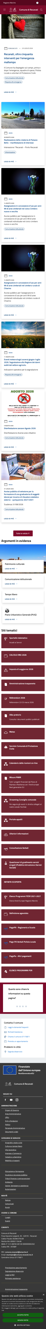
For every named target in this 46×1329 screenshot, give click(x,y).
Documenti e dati (11, 1131)
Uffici (7, 1117)
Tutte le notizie (22, 533)
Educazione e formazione (14, 1171)
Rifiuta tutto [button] (23, 1320)
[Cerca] (41, 9)
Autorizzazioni (10, 1189)
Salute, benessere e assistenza (16, 1185)
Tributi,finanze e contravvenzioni (17, 1178)
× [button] (43, 1295)
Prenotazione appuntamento (16, 1267)
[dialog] (23, 1310)
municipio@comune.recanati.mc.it (19, 1254)
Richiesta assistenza (13, 1278)
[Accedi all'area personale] (37, 2)
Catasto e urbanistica (13, 1157)
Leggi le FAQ (10, 1274)
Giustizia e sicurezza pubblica (16, 1175)
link (3, 1310)
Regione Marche (9, 2)
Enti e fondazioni (11, 1121)
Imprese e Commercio (13, 1153)
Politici (7, 1124)
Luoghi (7, 1217)
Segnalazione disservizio (14, 1271)
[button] (23, 1325)
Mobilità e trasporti (12, 1160)
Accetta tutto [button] (23, 1315)
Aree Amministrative (13, 1113)
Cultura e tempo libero (13, 1146)
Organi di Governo (12, 1110)
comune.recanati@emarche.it (16, 1252)
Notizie (7, 1200)
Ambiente (9, 1182)
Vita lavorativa (10, 1149)
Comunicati (13, 48)
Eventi (7, 1221)
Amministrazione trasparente (16, 1289)
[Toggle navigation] (4, 9)
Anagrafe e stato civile (13, 1142)
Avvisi (11, 133)
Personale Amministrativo (15, 1128)
